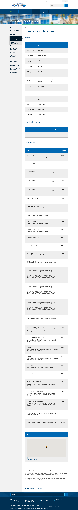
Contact (59, 1)
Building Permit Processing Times (14, 43)
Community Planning (13, 55)
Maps (52, 1)
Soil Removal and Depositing (15, 69)
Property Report (58, 134)
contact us (33, 506)
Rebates (12, 59)
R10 (46, 134)
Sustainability (13, 72)
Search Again (28, 37)
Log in (65, 1)
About (55, 1)
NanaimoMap (13, 45)
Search (66, 5)
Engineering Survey (13, 62)
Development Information (13, 33)
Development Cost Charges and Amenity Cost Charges (15, 50)
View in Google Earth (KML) (33, 459)
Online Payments (46, 1)
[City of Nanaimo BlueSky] (19, 501)
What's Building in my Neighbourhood (14, 38)
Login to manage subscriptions (46, 33)
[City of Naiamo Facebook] (11, 501)
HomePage (25, 27)
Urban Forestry (14, 27)
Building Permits (14, 30)
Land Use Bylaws (15, 65)
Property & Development (31, 27)
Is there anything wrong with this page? (34, 488)
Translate (39, 1)
